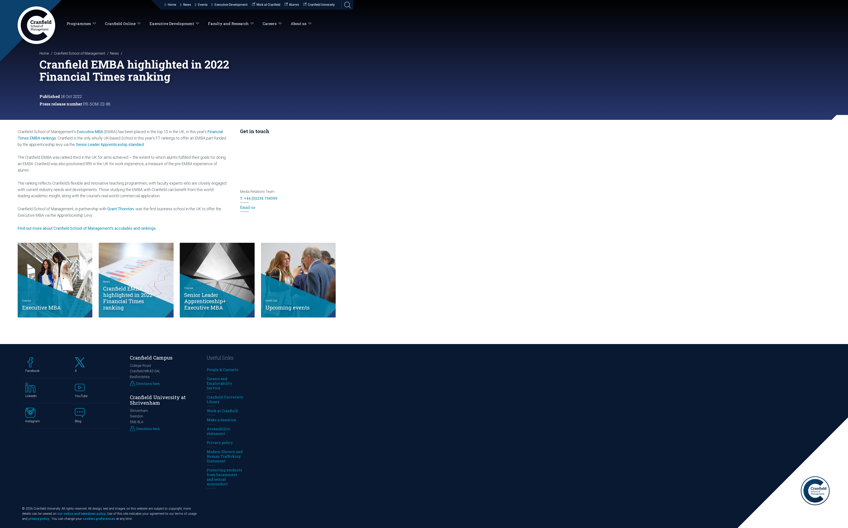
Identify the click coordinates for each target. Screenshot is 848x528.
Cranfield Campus (151, 357)
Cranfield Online (120, 23)
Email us (247, 207)
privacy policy (38, 519)
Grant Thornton (120, 209)
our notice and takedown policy (81, 514)
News (114, 53)
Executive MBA (90, 131)
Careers (270, 23)
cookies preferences (99, 519)
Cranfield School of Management (79, 53)
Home (44, 53)
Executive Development (172, 23)
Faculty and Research (228, 23)
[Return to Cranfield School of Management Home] (36, 25)
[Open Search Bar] (346, 5)
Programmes (79, 23)
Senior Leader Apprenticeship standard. (110, 144)
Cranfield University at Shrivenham (158, 400)
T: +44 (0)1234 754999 (258, 198)
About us (299, 23)
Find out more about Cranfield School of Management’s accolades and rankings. (87, 228)
